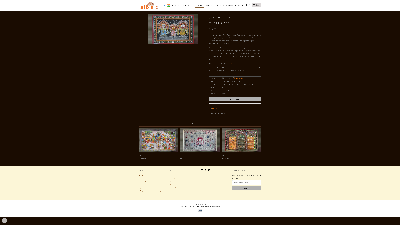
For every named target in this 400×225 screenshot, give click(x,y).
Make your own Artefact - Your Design (150, 191)
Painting (199, 5)
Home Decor (188, 5)
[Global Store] (165, 5)
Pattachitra (218, 106)
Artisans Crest (202, 204)
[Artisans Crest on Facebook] (205, 170)
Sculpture (176, 5)
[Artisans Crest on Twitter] (202, 170)
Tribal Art (210, 5)
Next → (259, 13)
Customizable (238, 78)
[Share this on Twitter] (214, 113)
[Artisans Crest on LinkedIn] (209, 170)
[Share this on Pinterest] (221, 113)
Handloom (232, 5)
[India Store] (168, 6)
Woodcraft (222, 5)
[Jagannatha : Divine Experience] (173, 29)
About (241, 5)
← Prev (252, 13)
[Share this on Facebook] (218, 113)
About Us (141, 176)
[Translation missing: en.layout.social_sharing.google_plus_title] (224, 113)
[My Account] (246, 5)
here (230, 63)
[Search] (249, 5)
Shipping (141, 185)
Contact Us (142, 179)
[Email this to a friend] (227, 113)
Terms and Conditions (145, 182)
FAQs (140, 188)
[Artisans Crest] (149, 6)
